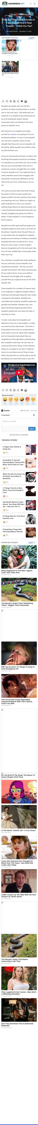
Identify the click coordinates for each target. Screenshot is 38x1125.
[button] (35, 4)
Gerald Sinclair (13, 31)
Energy (13, 14)
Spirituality (23, 14)
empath (13, 134)
